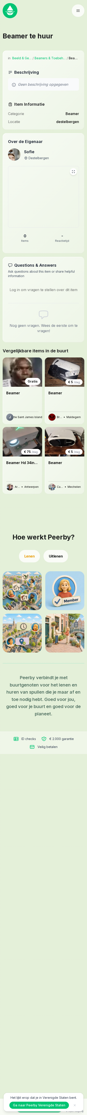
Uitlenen (56, 556)
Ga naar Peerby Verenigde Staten (39, 1105)
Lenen (29, 556)
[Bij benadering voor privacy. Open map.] (43, 197)
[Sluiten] (75, 1105)
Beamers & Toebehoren (50, 58)
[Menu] (78, 10)
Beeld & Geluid (22, 58)
